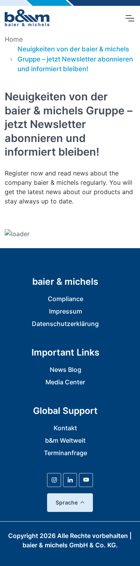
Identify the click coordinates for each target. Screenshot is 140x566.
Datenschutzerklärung (65, 324)
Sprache (67, 502)
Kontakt (65, 428)
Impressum (65, 311)
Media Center (65, 382)
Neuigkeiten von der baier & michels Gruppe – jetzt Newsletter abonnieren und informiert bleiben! (75, 58)
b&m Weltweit (65, 440)
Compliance (65, 299)
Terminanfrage (65, 453)
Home (14, 39)
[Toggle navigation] (129, 18)
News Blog (65, 369)
